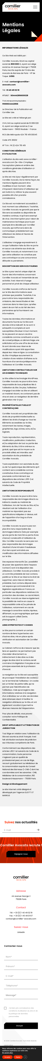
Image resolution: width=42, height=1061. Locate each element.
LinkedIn (21, 932)
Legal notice (8, 1045)
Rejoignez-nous (21, 854)
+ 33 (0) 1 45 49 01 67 (23, 915)
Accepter (7, 1057)
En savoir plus (7, 1053)
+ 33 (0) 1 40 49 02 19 (23, 912)
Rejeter (18, 1057)
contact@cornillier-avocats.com (21, 918)
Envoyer (19, 1026)
